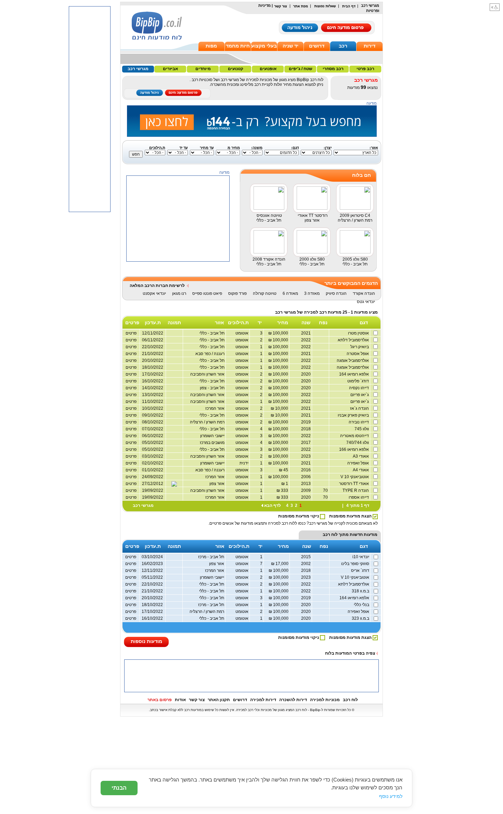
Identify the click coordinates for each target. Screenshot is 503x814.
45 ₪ (284, 470)
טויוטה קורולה (264, 293)
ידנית (244, 463)
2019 (306, 422)
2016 (306, 470)
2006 (306, 476)
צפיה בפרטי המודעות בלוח (350, 653)
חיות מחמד (238, 46)
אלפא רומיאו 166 (354, 449)
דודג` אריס (360, 570)
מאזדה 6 (290, 293)
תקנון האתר (219, 699)
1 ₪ (285, 483)
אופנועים (268, 68)
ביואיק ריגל (360, 346)
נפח (323, 322)
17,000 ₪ (280, 563)
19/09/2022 (152, 490)
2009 (306, 490)
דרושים (316, 46)
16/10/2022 (152, 381)
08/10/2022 (152, 422)
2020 (306, 374)
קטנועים (235, 68)
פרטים (131, 353)
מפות (211, 46)
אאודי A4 (361, 470)
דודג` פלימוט (358, 381)
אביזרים (170, 68)
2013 (306, 483)
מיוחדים (203, 68)
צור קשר (197, 699)
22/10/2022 (152, 584)
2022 (306, 340)
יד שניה (290, 46)
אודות (180, 699)
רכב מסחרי (333, 68)
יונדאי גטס (366, 301)
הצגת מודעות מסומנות (351, 516)
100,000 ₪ (278, 333)
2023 (306, 456)
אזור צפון (217, 483)
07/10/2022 (152, 428)
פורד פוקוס (237, 293)
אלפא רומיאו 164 (354, 374)
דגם (364, 322)
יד (260, 322)
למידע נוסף (390, 796)
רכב (343, 46)
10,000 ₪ (280, 408)
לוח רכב (330, 534)
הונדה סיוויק (336, 293)
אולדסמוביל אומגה (353, 360)
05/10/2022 (152, 442)
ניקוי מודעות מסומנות (299, 516)
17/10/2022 (152, 374)
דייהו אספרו (359, 497)
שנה (305, 322)
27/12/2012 (152, 483)
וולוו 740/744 (358, 442)
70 (326, 490)
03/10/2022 (152, 456)
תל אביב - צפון (212, 387)
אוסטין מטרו (359, 333)
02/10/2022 (152, 463)
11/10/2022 (152, 401)
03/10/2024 (152, 556)
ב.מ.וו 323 (361, 618)
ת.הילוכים (238, 322)
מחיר (282, 322)
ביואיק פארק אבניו (354, 415)
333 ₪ (282, 490)
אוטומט (242, 333)
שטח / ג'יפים (300, 68)
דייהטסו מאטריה (355, 435)
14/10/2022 (152, 387)
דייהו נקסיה (359, 387)
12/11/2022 (152, 570)
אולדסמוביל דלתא (354, 340)
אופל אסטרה (358, 353)
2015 (306, 556)
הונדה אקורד (364, 293)
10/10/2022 (152, 408)
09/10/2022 (152, 415)
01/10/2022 (152, 470)
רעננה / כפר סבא (210, 353)
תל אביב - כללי (212, 360)
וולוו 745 (362, 428)
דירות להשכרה (293, 699)
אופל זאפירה (358, 463)
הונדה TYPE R (356, 490)
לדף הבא (272, 505)
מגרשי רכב (138, 68)
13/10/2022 (152, 394)
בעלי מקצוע (264, 46)
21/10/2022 (152, 353)
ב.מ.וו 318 (361, 591)
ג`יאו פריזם (360, 394)
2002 (306, 563)
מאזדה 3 (312, 293)
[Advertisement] (178, 304)
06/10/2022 (152, 435)
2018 (306, 428)
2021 (306, 333)
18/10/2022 (152, 367)
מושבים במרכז (212, 442)
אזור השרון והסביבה (207, 374)
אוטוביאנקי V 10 (355, 476)
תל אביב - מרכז (211, 556)
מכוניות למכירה (325, 699)
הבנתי (119, 788)
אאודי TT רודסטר (354, 483)
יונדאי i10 (361, 556)
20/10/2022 (152, 360)
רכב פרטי (365, 68)
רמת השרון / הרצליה (207, 422)
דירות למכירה (263, 699)
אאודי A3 (361, 456)
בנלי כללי (362, 604)
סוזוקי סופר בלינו (355, 563)
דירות (369, 46)
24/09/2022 (152, 476)
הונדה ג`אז (360, 408)
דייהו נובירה (359, 422)
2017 (306, 442)
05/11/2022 (152, 577)
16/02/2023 (152, 563)
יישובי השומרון (212, 435)
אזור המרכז (215, 408)
